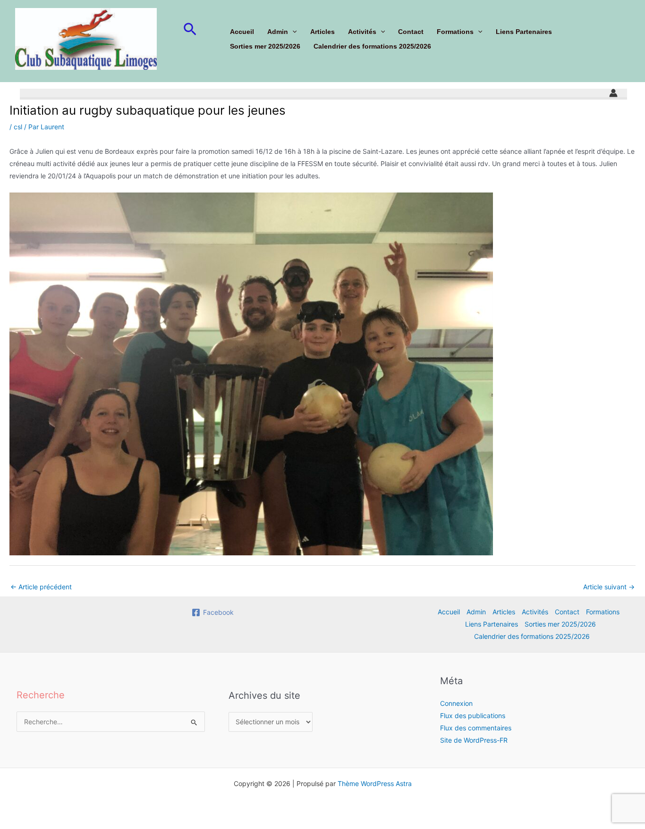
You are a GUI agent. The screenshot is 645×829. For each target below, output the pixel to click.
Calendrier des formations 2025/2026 (372, 46)
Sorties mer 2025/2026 (265, 46)
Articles (322, 31)
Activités (362, 31)
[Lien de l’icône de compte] (613, 93)
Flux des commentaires (475, 728)
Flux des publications (472, 716)
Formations (455, 31)
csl (18, 127)
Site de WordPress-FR (474, 740)
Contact (411, 31)
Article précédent (41, 587)
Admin (277, 31)
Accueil (242, 31)
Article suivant (609, 587)
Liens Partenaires (524, 31)
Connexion (456, 703)
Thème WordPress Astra (375, 783)
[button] (190, 29)
